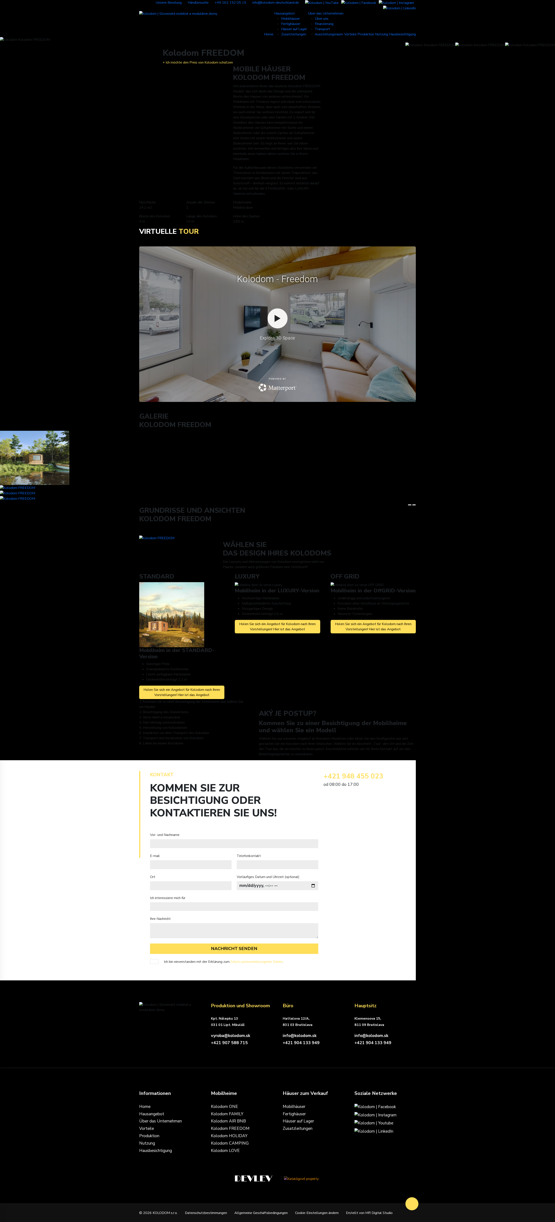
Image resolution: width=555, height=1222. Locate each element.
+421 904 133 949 (301, 1043)
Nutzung (381, 34)
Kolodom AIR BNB (228, 1121)
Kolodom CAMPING (230, 1143)
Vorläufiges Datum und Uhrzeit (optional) (268, 877)
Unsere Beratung (169, 2)
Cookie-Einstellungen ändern (317, 1213)
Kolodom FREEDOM (230, 1128)
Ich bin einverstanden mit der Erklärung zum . (223, 961)
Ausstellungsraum (329, 34)
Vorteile (350, 34)
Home (268, 34)
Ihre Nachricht (160, 918)
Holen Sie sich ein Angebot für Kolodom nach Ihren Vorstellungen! (182, 692)
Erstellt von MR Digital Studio (369, 1213)
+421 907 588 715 (229, 1043)
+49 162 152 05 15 (230, 2)
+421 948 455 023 (353, 776)
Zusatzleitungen (293, 34)
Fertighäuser (290, 23)
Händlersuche (198, 2)
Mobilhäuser (290, 18)
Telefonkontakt (249, 855)
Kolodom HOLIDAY (229, 1136)
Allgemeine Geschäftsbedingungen (261, 1213)
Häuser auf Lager (294, 29)
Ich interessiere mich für (167, 898)
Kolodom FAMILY (227, 1114)
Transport (322, 29)
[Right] (414, 505)
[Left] (409, 505)
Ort (152, 877)
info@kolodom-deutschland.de (275, 2)
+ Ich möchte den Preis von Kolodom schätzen (198, 62)
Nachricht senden (234, 949)
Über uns (321, 18)
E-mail (155, 855)
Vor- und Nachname (165, 834)
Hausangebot (284, 13)
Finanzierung (324, 23)
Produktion (365, 34)
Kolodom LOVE (225, 1150)
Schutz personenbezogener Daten (256, 961)
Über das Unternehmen (325, 13)
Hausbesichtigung (402, 34)
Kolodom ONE (224, 1106)
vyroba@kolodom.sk (230, 1036)
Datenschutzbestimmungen (206, 1213)
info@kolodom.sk (300, 1036)
